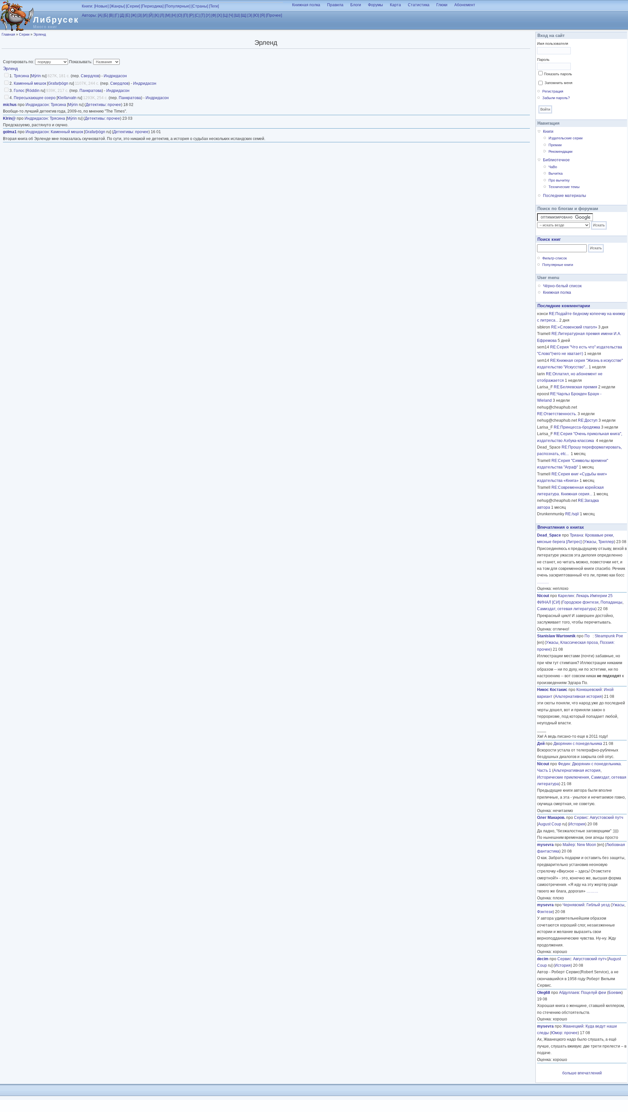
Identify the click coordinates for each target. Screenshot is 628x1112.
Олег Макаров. (551, 817)
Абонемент (464, 5)
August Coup (549, 824)
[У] (208, 15)
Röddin (33, 90)
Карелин (566, 595)
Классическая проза (579, 642)
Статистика (418, 5)
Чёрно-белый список (562, 286)
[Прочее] (274, 15)
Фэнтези (545, 911)
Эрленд (39, 34)
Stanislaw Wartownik (556, 636)
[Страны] (199, 6)
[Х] (219, 15)
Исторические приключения (563, 777)
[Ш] (237, 15)
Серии (24, 34)
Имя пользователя (552, 43)
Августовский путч (606, 817)
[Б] (105, 15)
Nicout (543, 595)
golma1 (10, 132)
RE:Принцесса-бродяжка (577, 427)
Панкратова (90, 90)
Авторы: (89, 15)
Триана (576, 535)
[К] (156, 15)
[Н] (173, 15)
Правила (335, 5)
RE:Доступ (588, 420)
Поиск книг (549, 239)
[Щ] (243, 15)
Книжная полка (306, 5)
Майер (569, 844)
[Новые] (101, 6)
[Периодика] (152, 6)
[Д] (122, 15)
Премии (555, 145)
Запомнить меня (558, 83)
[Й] (150, 15)
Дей (541, 743)
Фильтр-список (554, 258)
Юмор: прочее (564, 1033)
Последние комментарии (563, 305)
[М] (167, 15)
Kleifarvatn (67, 98)
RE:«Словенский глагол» (574, 327)
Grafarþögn (58, 83)
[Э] (249, 15)
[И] (145, 15)
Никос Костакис (552, 689)
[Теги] (214, 6)
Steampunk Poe (609, 636)
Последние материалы (564, 195)
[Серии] (133, 6)
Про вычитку (559, 180)
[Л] (162, 15)
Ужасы (590, 541)
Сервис (581, 817)
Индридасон (115, 76)
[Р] (191, 15)
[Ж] (133, 15)
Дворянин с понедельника (577, 743)
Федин (564, 764)
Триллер (606, 541)
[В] (111, 15)
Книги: (87, 6)
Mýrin (36, 76)
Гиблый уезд (598, 905)
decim (543, 959)
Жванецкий (573, 1026)
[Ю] (256, 15)
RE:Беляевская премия (575, 387)
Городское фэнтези (580, 602)
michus (10, 104)
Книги (548, 131)
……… (543, 582)
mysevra (545, 844)
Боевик (614, 992)
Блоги (355, 5)
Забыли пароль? (556, 98)
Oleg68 (543, 992)
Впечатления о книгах (560, 527)
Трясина (21, 76)
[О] (179, 15)
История (577, 824)
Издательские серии (566, 138)
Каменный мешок (30, 83)
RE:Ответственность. (557, 414)
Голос (19, 90)
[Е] (127, 15)
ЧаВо (553, 167)
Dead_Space (549, 535)
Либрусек (56, 19)
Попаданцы (611, 602)
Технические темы (564, 187)
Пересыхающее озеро (35, 98)
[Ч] (231, 15)
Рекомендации (560, 151)
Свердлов (90, 76)
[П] (185, 15)
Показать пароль (558, 74)
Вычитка (556, 173)
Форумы (375, 5)
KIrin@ (9, 118)
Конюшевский (589, 689)
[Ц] (225, 15)
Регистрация (552, 91)
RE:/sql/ (572, 514)
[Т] (203, 15)
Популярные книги (557, 265)
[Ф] (213, 15)
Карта (395, 5)
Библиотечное (556, 160)
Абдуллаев (569, 992)
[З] (139, 15)
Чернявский (573, 905)
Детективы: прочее (103, 104)
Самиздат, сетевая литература (566, 609)
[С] (197, 15)
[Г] (116, 15)
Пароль (543, 60)
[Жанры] (117, 6)
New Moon (586, 844)
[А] (100, 15)
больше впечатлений (582, 1073)
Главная (8, 34)
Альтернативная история (578, 696)
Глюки (441, 5)
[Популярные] (177, 6)
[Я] (262, 15)
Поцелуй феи (593, 992)
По (588, 636)
